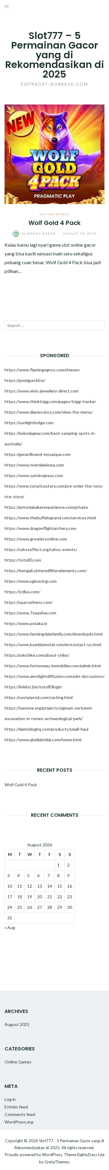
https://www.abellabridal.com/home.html (43, 739)
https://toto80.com (23, 560)
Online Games (54, 214)
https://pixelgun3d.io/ (25, 380)
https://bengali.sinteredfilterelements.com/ (46, 570)
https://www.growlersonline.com (36, 538)
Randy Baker (39, 233)
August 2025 (17, 1024)
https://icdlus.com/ (22, 591)
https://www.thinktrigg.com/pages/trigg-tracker (50, 401)
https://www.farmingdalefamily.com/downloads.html (54, 633)
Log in (10, 1099)
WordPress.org (19, 1121)
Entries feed (16, 1106)
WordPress (52, 1154)
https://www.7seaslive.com (30, 612)
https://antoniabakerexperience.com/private (46, 507)
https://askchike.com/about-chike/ (37, 655)
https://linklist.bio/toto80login (33, 686)
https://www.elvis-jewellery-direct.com (41, 390)
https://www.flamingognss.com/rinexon (42, 369)
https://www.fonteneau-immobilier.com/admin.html (53, 665)
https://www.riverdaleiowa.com (34, 464)
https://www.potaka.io (26, 623)
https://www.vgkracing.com (31, 581)
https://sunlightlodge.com (29, 422)
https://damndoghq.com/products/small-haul (46, 729)
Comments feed (20, 1114)
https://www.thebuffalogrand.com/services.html (50, 517)
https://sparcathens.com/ (29, 602)
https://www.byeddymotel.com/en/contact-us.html (53, 644)
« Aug (10, 927)
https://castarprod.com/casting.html (39, 697)
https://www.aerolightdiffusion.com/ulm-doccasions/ (54, 676)
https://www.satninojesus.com (34, 475)
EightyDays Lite (90, 1154)
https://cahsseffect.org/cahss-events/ (41, 549)
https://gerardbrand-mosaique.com (38, 454)
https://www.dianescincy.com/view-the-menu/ (49, 412)
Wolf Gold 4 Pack (54, 223)
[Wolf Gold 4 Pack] (54, 153)
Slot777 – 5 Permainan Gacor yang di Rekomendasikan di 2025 (54, 55)
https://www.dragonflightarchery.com (40, 528)
